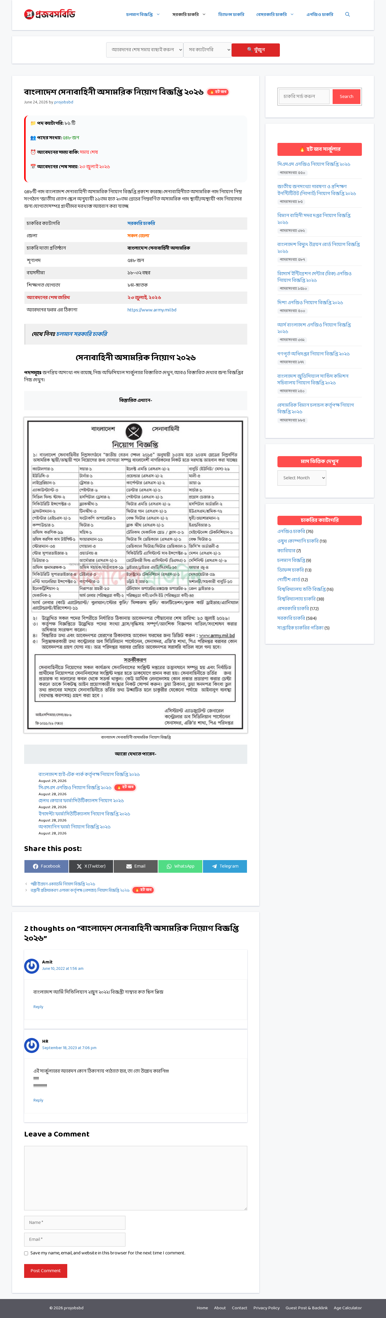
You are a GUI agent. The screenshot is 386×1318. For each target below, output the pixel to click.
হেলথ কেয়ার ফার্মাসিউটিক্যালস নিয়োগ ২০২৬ (81, 801)
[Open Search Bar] (347, 15)
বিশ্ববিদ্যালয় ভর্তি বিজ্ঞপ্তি (301, 589)
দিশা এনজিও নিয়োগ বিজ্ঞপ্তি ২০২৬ (310, 303)
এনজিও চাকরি (319, 15)
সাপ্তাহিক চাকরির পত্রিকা (300, 628)
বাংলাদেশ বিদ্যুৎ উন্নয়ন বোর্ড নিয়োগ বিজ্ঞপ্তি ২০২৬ (318, 248)
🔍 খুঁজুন (256, 50)
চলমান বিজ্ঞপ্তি (139, 15)
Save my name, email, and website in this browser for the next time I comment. (107, 1253)
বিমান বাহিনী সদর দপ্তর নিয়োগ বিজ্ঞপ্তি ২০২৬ (313, 219)
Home (202, 1308)
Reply (38, 1007)
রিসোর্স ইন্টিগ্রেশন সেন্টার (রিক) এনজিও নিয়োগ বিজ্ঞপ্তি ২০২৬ (314, 277)
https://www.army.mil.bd (152, 310)
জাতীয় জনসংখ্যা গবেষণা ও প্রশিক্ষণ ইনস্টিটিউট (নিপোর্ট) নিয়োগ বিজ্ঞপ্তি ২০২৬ (316, 190)
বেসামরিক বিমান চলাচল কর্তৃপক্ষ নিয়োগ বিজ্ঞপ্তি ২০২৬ (315, 409)
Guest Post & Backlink (307, 1308)
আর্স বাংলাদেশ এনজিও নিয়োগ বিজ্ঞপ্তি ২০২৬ (314, 329)
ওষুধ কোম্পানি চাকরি (298, 541)
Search (346, 97)
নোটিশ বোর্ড (288, 580)
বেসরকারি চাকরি (271, 15)
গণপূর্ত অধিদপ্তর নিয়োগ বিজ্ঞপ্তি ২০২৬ (313, 354)
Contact (239, 1308)
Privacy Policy (266, 1308)
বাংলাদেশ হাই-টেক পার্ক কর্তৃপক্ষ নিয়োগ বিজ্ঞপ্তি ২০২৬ (89, 775)
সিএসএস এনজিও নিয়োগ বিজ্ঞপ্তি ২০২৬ (86, 788)
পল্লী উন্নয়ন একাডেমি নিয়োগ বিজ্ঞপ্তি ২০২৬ (63, 884)
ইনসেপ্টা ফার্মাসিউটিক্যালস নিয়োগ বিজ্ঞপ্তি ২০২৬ (84, 814)
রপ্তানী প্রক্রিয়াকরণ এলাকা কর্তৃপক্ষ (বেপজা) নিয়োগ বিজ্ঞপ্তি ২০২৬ (91, 890)
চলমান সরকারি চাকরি (81, 334)
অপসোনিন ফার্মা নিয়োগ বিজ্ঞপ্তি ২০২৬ (75, 827)
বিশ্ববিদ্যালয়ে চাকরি (296, 599)
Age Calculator (348, 1308)
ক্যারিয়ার (286, 551)
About (220, 1308)
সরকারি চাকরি (185, 15)
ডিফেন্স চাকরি (231, 15)
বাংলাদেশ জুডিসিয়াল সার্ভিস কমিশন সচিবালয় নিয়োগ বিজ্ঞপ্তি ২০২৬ (313, 380)
